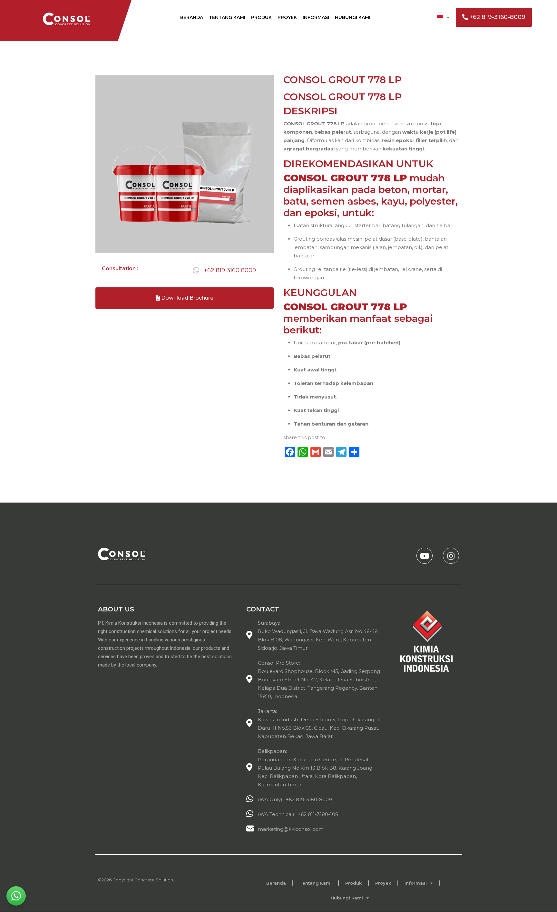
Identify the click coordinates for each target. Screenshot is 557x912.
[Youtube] (424, 556)
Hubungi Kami (352, 17)
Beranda (191, 17)
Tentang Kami (227, 17)
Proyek (287, 17)
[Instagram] (451, 556)
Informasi (316, 17)
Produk (261, 17)
